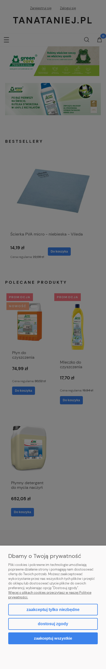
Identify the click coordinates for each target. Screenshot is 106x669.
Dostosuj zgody (53, 624)
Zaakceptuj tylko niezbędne (53, 609)
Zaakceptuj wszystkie (53, 638)
